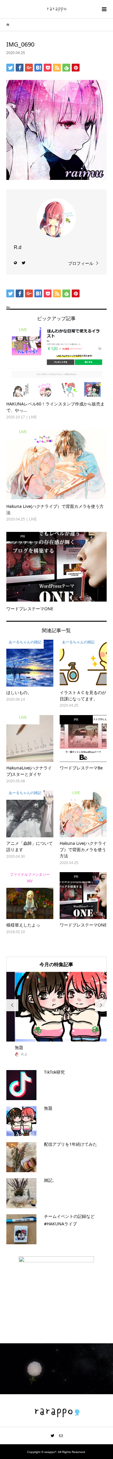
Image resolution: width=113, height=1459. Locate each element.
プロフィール (80, 263)
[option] (56, 1015)
